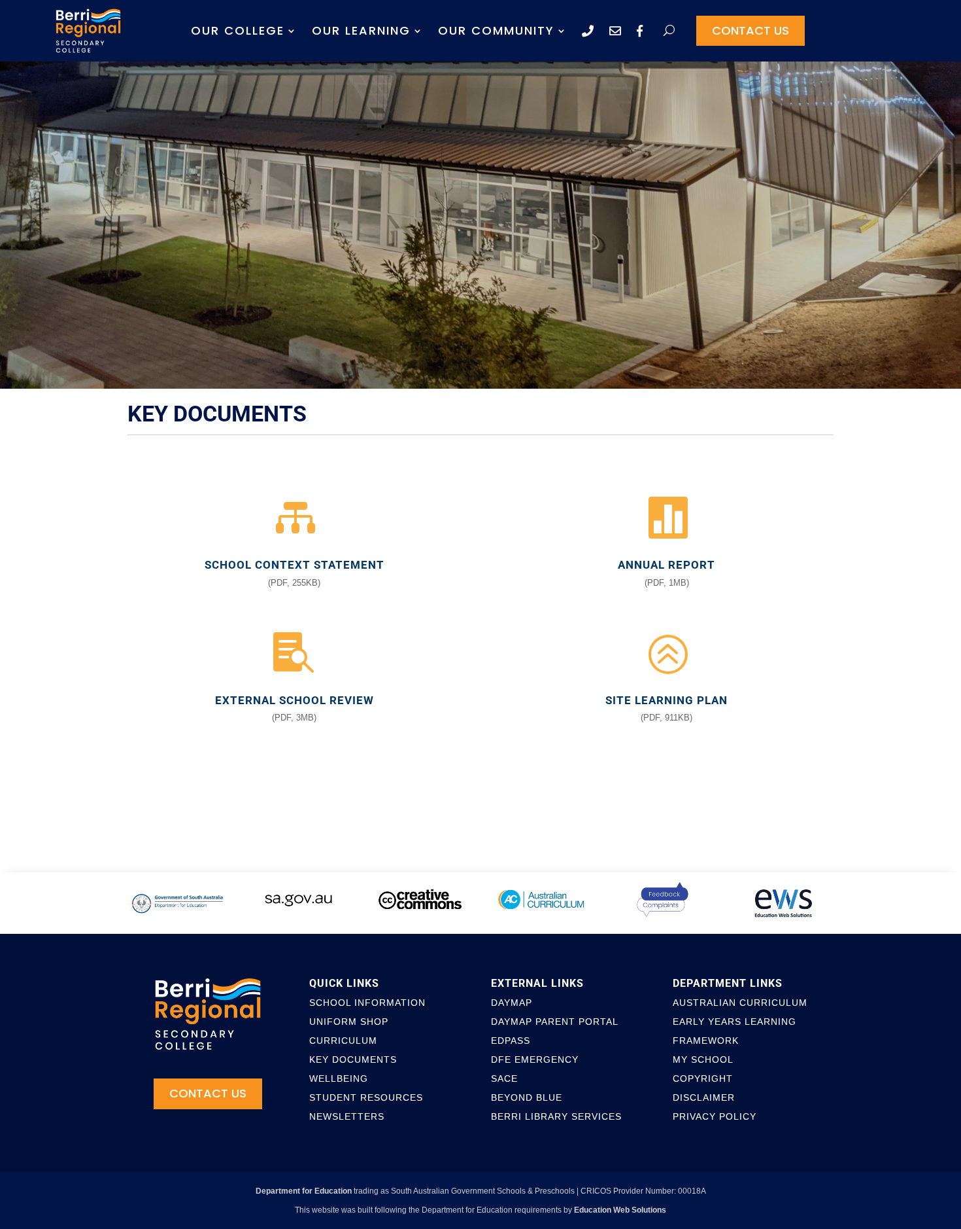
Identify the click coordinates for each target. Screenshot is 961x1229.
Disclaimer (704, 1097)
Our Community (496, 30)
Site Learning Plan (666, 700)
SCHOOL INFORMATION (367, 1002)
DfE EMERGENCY (535, 1059)
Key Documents (353, 1059)
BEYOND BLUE (526, 1097)
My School (703, 1059)
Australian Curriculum (740, 1002)
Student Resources (366, 1097)
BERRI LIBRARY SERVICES (556, 1116)
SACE (504, 1078)
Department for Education (304, 1191)
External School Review (294, 700)
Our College (237, 30)
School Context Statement (294, 564)
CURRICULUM (343, 1040)
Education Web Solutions (620, 1210)
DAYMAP (511, 1002)
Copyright (703, 1078)
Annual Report (666, 564)
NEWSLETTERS (346, 1116)
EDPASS (510, 1040)
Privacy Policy (714, 1116)
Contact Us (750, 30)
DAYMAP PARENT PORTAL (554, 1021)
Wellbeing (338, 1078)
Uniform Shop (348, 1021)
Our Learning (361, 30)
